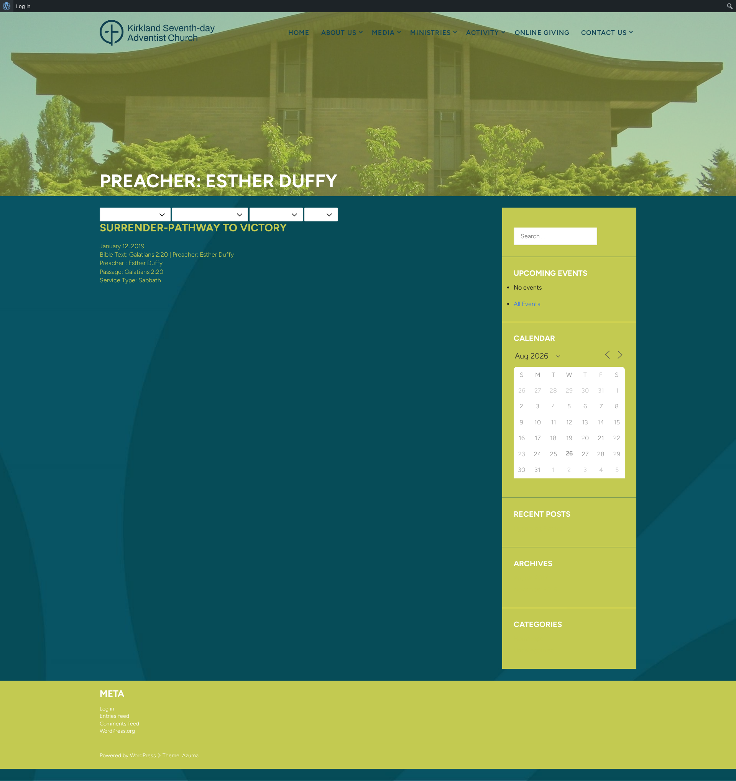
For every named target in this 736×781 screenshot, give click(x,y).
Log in (107, 709)
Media (383, 32)
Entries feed (114, 716)
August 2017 (531, 577)
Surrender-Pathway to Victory (193, 227)
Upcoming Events (538, 528)
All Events (527, 304)
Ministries (430, 32)
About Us (339, 32)
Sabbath (149, 280)
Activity (482, 32)
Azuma (190, 755)
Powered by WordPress (128, 755)
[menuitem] (6, 6)
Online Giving (542, 32)
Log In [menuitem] (23, 6)
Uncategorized (534, 650)
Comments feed (119, 723)
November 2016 (535, 589)
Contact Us (604, 32)
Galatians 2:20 (148, 254)
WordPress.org (117, 731)
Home (299, 32)
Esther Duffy (145, 263)
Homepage (529, 638)
